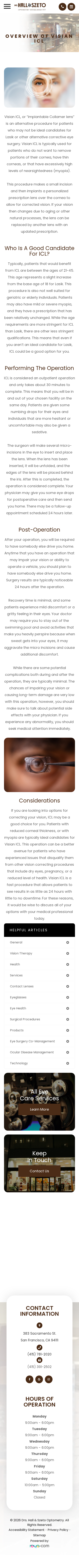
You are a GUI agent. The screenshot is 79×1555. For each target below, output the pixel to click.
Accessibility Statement (26, 1530)
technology (19, 1063)
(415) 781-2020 (39, 1354)
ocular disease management (32, 1052)
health (15, 964)
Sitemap (39, 1535)
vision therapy (21, 953)
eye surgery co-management (32, 1041)
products (17, 1030)
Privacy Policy (58, 1530)
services (16, 975)
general (16, 942)
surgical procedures (25, 1019)
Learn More (39, 1109)
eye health (18, 1008)
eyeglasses (18, 997)
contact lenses (22, 986)
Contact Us (39, 1171)
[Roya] (39, 1546)
